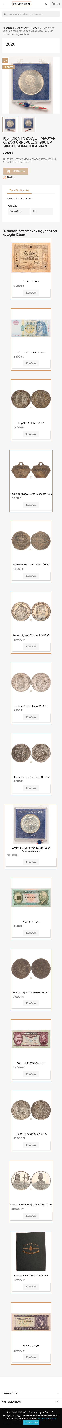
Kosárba (16, 171)
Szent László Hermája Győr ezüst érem (31, 1204)
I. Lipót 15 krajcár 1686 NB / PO (31, 1133)
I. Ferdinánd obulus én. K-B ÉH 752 (31, 776)
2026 (10, 44)
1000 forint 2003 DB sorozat (31, 352)
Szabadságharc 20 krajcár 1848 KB (31, 635)
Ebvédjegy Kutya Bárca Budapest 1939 (31, 493)
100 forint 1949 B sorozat (31, 1063)
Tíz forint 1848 (31, 281)
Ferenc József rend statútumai (31, 1275)
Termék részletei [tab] (19, 190)
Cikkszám (13, 198)
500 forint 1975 (31, 1346)
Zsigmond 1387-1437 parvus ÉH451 (31, 564)
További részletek (46, 1418)
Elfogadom (31, 1422)
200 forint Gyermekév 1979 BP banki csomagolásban (31, 849)
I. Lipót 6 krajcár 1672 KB (31, 423)
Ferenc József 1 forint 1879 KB (31, 706)
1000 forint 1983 (31, 921)
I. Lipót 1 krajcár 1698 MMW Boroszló (31, 992)
